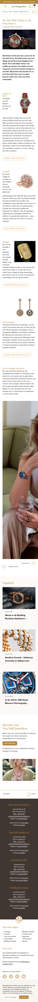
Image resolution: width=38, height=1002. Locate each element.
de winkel (21, 825)
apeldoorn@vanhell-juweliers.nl (19, 844)
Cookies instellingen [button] (10, 997)
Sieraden (7, 934)
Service (24, 941)
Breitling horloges (10, 941)
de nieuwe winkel (22, 880)
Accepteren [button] (23, 997)
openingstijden (22, 819)
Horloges (7, 932)
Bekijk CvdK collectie (14, 158)
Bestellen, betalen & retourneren (28, 933)
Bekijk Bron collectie (14, 228)
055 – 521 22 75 (19, 841)
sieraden (6, 751)
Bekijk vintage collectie (15, 285)
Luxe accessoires (10, 936)
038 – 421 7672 (19, 869)
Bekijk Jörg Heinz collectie (17, 355)
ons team (25, 823)
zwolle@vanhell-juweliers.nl (19, 871)
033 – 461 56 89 (19, 814)
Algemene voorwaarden (26, 937)
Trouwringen (8, 939)
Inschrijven (9, 743)
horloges (14, 751)
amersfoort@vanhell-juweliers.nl (19, 816)
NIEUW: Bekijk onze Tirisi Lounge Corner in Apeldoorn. (19, 2)
